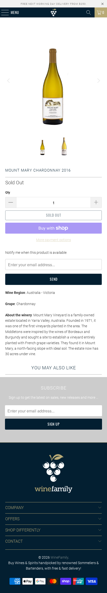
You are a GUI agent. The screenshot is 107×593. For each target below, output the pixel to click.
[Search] (88, 12)
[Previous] (9, 80)
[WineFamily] (53, 12)
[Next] (98, 80)
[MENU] (2, 12)
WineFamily (59, 557)
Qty (7, 192)
